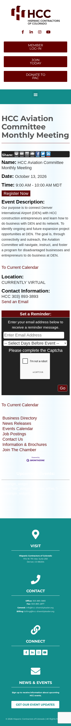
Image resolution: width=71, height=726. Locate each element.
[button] (35, 94)
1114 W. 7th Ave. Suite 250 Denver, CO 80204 (35, 559)
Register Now (16, 193)
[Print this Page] (16, 154)
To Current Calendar (20, 267)
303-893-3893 (36, 601)
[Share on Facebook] (37, 154)
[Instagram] (40, 32)
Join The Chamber (19, 449)
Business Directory (19, 418)
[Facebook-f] (23, 32)
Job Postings (14, 434)
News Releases (16, 423)
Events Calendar (17, 428)
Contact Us (12, 439)
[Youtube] (48, 32)
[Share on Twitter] (43, 154)
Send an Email (15, 301)
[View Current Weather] (32, 154)
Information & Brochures (24, 444)
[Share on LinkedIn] (48, 154)
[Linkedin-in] (31, 32)
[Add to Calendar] (27, 154)
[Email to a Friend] (22, 154)
